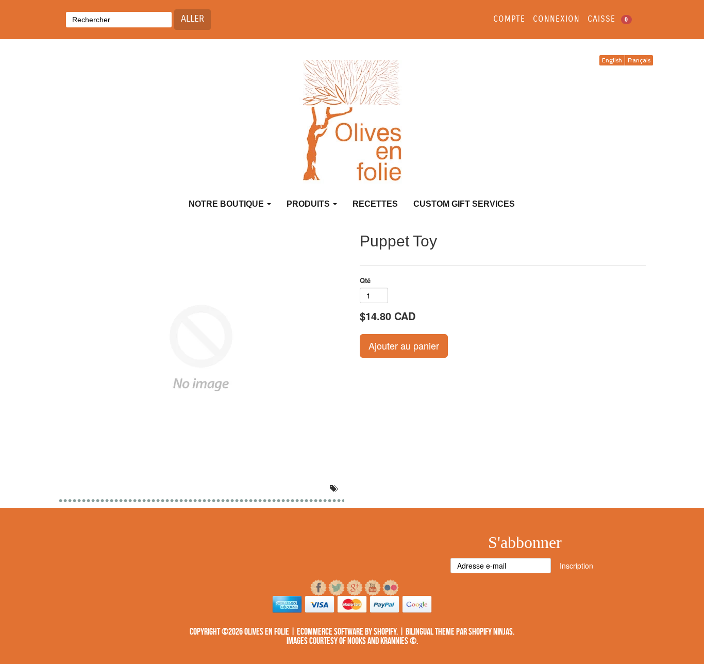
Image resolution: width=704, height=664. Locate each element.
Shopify (385, 631)
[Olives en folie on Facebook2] (319, 588)
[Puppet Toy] (201, 348)
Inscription (576, 565)
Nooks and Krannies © (381, 641)
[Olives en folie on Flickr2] (390, 588)
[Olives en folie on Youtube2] (373, 588)
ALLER (192, 19)
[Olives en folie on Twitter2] (337, 588)
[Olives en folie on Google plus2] (355, 588)
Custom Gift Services (464, 204)
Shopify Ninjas (490, 631)
